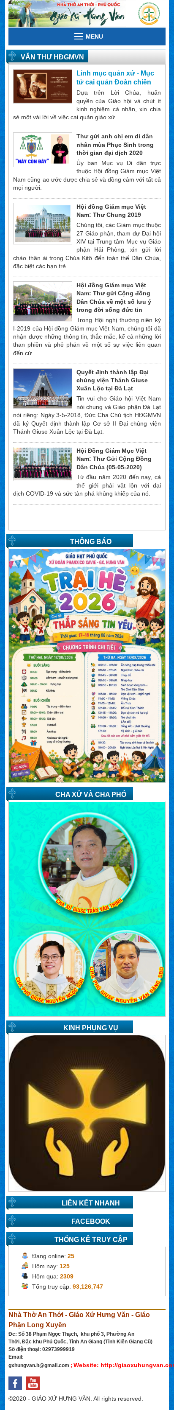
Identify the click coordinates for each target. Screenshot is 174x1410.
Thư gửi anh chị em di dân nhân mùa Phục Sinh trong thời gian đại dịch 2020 (115, 144)
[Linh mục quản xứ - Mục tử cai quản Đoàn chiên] (43, 85)
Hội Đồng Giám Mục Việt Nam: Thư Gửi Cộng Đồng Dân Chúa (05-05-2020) (114, 459)
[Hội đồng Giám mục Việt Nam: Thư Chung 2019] (43, 223)
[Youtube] (35, 1392)
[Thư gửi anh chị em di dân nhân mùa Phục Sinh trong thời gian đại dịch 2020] (43, 149)
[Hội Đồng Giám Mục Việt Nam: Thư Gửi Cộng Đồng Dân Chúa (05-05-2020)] (43, 463)
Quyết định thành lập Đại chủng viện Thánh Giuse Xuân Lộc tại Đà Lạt (112, 380)
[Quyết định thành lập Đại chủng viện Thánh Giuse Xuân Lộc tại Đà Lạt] (43, 387)
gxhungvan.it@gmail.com (38, 1365)
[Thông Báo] (86, 665)
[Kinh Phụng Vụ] (86, 1112)
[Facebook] (17, 1392)
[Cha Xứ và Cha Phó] (86, 908)
